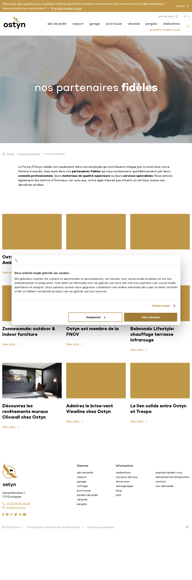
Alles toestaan (150, 317)
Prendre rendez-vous (66, 8)
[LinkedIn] (20, 514)
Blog (119, 490)
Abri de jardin (56, 23)
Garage (94, 23)
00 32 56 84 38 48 (18, 503)
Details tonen (161, 305)
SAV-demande (164, 486)
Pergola (151, 23)
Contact (161, 481)
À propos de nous (29, 153)
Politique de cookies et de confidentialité (53, 527)
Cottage (82, 486)
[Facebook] (3, 514)
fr (185, 16)
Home (10, 153)
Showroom (122, 481)
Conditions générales (100, 527)
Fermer (180, 6)
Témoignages (124, 486)
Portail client (167, 16)
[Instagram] (11, 514)
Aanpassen (93, 317)
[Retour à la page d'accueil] (10, 471)
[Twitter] (15, 514)
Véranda (134, 23)
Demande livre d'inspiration (173, 477)
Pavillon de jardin (87, 495)
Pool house (114, 23)
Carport (77, 23)
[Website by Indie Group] (188, 527)
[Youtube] (24, 514)
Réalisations (171, 23)
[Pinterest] (7, 514)
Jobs (118, 495)
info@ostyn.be (15, 507)
